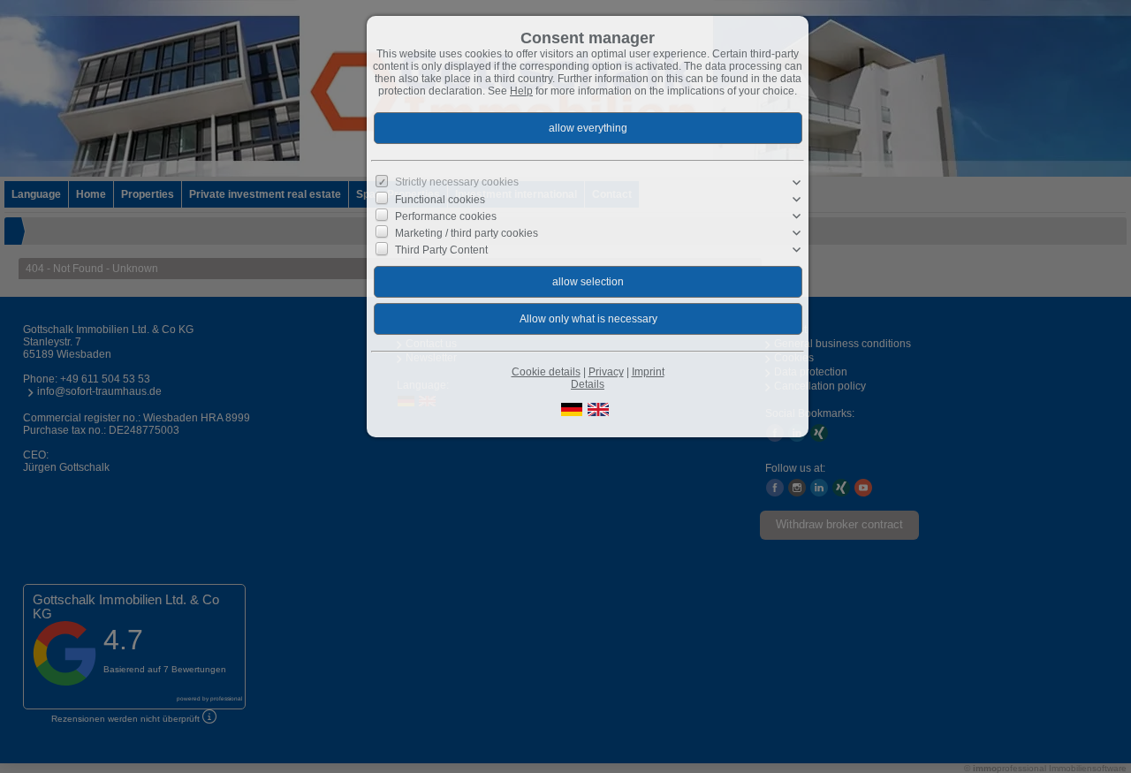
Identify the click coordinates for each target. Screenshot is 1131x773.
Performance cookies (446, 216)
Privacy (606, 372)
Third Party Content (441, 250)
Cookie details (546, 372)
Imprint (648, 372)
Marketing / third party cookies (466, 233)
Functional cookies (440, 199)
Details (587, 384)
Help (521, 91)
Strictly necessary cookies (457, 182)
